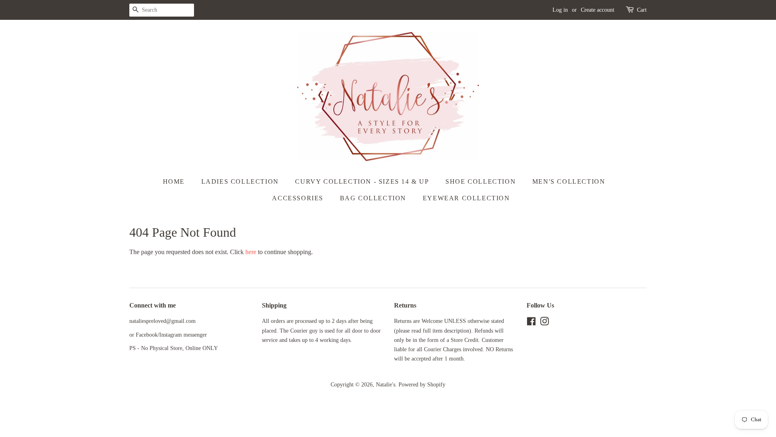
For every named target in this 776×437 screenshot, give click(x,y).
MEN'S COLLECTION (568, 181)
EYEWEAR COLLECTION (466, 198)
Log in (560, 10)
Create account (597, 10)
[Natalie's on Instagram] (544, 323)
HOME (174, 181)
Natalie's (385, 385)
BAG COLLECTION (373, 198)
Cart (642, 10)
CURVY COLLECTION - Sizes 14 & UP (362, 181)
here (250, 251)
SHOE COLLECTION (480, 181)
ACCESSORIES (297, 198)
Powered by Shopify (422, 385)
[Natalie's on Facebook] (531, 323)
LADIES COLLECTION (240, 181)
